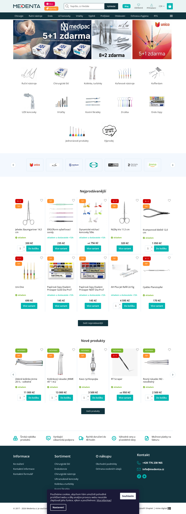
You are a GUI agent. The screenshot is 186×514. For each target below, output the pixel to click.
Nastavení (58, 507)
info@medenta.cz (153, 469)
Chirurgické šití (62, 463)
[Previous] (13, 165)
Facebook (139, 476)
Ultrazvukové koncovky (66, 478)
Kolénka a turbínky (64, 483)
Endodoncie (61, 468)
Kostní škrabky (62, 488)
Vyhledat (111, 6)
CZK (160, 6)
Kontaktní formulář (23, 474)
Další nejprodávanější (93, 323)
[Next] (173, 165)
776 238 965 (152, 462)
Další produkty (93, 411)
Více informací (104, 500)
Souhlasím (128, 496)
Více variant (61, 248)
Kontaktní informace (23, 468)
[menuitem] (19, 15)
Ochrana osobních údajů (108, 468)
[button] (24, 247)
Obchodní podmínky (106, 463)
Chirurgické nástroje (65, 474)
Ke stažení (18, 463)
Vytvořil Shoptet (146, 508)
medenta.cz (144, 476)
